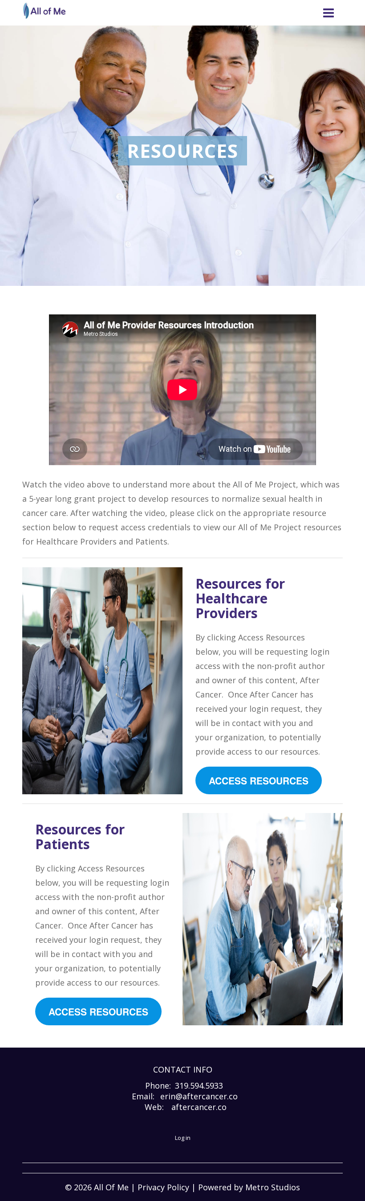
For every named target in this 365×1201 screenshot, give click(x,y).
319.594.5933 (199, 1085)
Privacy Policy (163, 1187)
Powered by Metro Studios (249, 1187)
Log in (183, 1138)
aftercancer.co (199, 1107)
